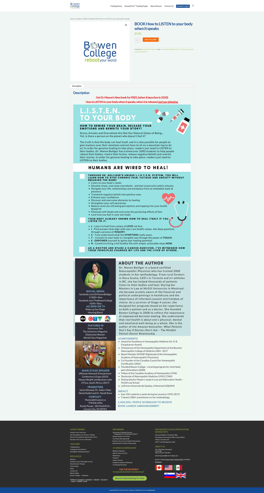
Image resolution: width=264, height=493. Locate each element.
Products (116, 458)
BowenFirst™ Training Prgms (136, 6)
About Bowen (156, 6)
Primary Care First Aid (162, 439)
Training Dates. (75, 447)
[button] (126, 25)
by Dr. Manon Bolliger (167, 49)
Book (144, 49)
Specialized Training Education (80, 452)
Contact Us (169, 6)
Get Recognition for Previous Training (82, 435)
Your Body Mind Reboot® (121, 439)
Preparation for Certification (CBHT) (126, 434)
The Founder (74, 466)
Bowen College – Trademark (79, 475)
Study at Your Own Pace (78, 432)
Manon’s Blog (74, 473)
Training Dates (116, 6)
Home (72, 19)
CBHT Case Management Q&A (165, 442)
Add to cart (151, 39)
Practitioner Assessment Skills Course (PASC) (170, 437)
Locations (78, 19)
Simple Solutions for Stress (121, 436)
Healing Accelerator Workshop (122, 462)
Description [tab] (76, 86)
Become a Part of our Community (80, 439)
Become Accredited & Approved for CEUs (83, 437)
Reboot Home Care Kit (120, 453)
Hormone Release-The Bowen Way (166, 435)
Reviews (73, 459)
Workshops (116, 455)
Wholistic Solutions (119, 451)
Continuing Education (120, 465)
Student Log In (183, 6)
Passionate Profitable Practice (122, 432)
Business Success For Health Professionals (126, 441)
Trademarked (151, 490)
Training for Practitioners (78, 449)
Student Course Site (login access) (81, 461)
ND (146, 52)
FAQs (72, 468)
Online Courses (118, 460)
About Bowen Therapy (77, 464)
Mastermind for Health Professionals (124, 443)
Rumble (79, 481)
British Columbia (88, 19)
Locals (85, 481)
